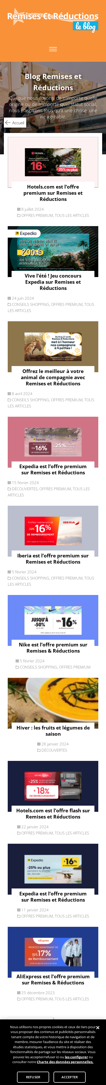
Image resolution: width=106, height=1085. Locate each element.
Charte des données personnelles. (65, 1062)
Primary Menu (53, 49)
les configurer (76, 1057)
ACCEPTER (69, 1077)
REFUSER (33, 1077)
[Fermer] (97, 1027)
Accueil (18, 122)
